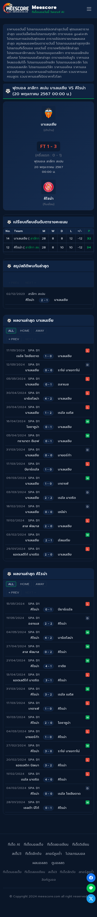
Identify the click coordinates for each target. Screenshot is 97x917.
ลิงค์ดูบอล (49, 879)
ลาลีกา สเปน (38, 238)
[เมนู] (89, 9)
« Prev (13, 339)
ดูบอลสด (57, 863)
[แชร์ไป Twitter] (91, 898)
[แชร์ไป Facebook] (91, 877)
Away (40, 330)
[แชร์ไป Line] (91, 888)
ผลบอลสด (40, 863)
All (11, 330)
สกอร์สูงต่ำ (54, 853)
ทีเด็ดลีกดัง (33, 853)
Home (24, 330)
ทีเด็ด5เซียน (80, 844)
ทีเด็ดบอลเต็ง (33, 844)
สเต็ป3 (16, 853)
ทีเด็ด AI (14, 844)
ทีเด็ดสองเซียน (57, 844)
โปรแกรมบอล (75, 853)
